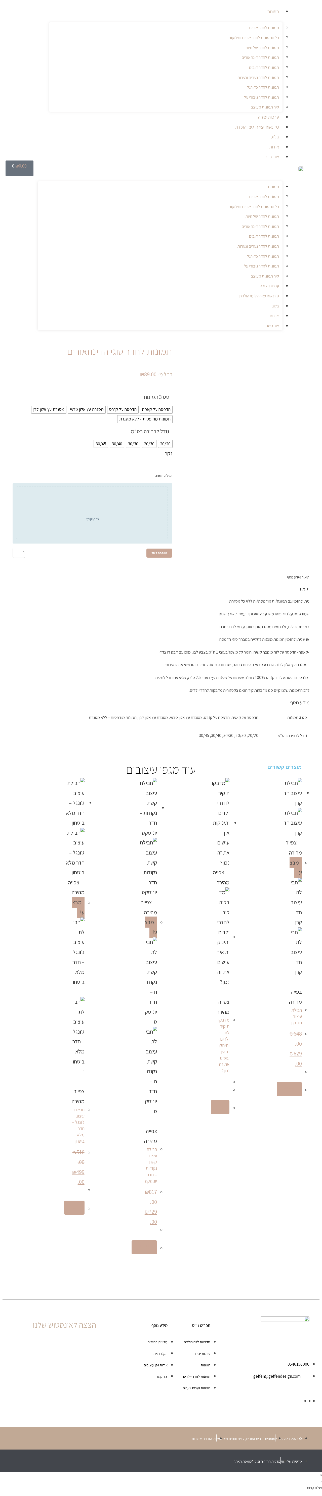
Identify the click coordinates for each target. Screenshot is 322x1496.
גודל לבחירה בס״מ (150, 431)
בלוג (275, 137)
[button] (160, 170)
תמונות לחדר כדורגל (263, 87)
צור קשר (271, 156)
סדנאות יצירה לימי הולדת (257, 127)
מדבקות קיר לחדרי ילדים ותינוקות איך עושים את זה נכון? (223, 1045)
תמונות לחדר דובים (264, 67)
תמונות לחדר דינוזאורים (260, 57)
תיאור (305, 577)
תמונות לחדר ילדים (264, 27)
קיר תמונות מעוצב (265, 107)
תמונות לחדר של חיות (262, 47)
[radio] (156, 409)
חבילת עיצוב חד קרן (296, 1016)
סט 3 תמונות (156, 396)
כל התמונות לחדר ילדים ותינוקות (253, 37)
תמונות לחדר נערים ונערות (258, 77)
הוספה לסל (159, 553)
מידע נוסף (294, 577)
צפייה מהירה (295, 996)
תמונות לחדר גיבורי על (261, 97)
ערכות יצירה (268, 117)
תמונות (273, 11)
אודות (274, 147)
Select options (289, 1089)
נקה (168, 453)
